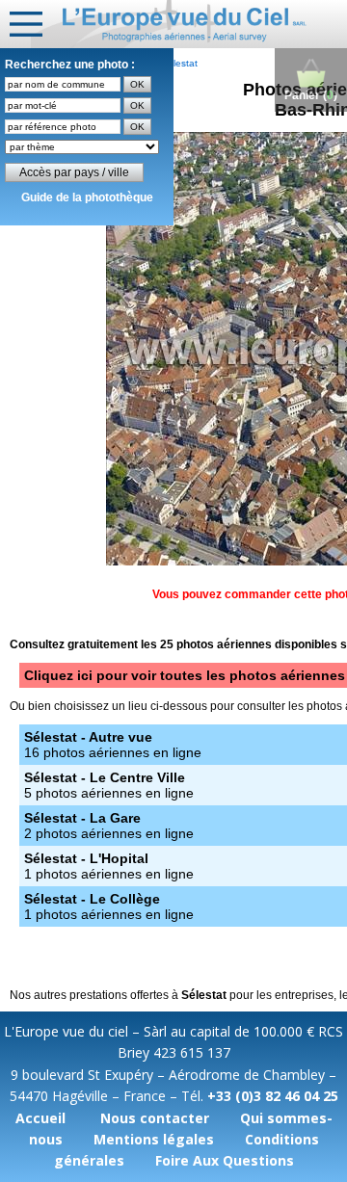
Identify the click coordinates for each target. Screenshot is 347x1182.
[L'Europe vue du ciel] (189, 24)
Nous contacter (154, 1118)
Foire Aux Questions (224, 1160)
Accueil (40, 1118)
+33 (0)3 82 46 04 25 (272, 1096)
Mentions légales (153, 1139)
